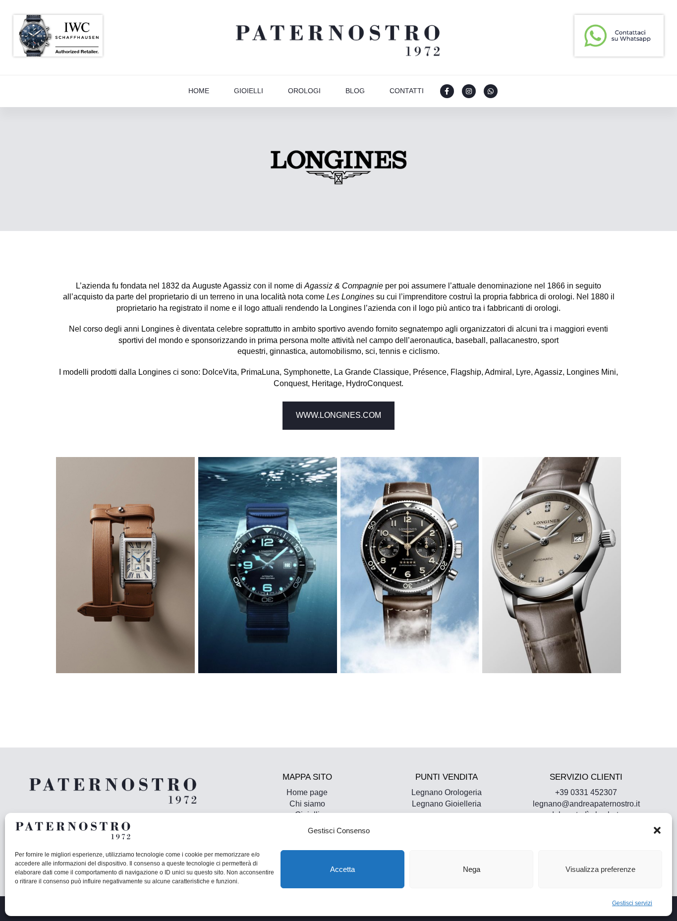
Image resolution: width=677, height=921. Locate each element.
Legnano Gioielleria (446, 804)
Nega (471, 869)
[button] (657, 830)
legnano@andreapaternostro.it (586, 804)
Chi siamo (307, 804)
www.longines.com (338, 415)
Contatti (407, 91)
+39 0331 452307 (586, 792)
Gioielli (248, 91)
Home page (307, 792)
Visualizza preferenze (600, 869)
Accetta (342, 869)
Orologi (304, 91)
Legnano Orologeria (446, 792)
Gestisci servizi (632, 903)
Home (198, 91)
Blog (355, 91)
